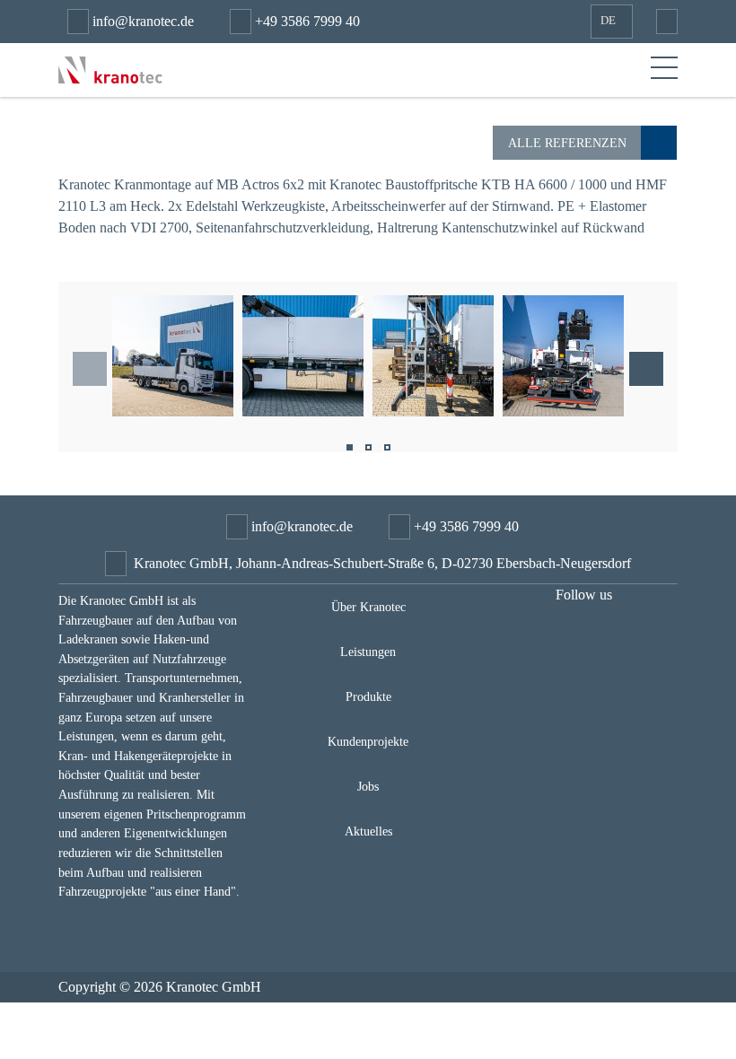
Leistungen (368, 651)
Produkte (368, 696)
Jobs (368, 786)
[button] (349, 450)
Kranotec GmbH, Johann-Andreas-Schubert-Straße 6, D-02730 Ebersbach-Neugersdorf (382, 563)
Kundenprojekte (368, 741)
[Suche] (662, 21)
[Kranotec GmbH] (110, 68)
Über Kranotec (368, 607)
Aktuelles (368, 831)
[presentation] (90, 369)
